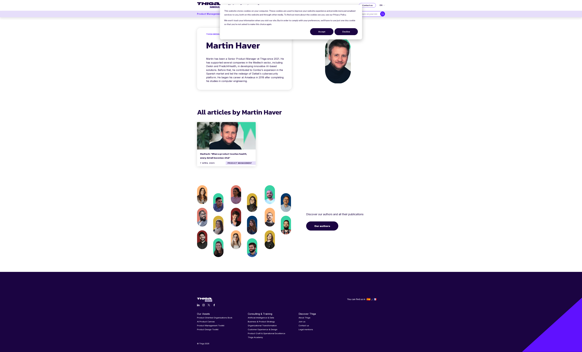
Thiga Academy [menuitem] (255, 337)
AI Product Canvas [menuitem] (206, 321)
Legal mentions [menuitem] (306, 329)
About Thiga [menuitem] (304, 317)
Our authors (322, 226)
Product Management (209, 14)
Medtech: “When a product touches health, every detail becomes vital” (223, 155)
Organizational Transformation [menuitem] (262, 325)
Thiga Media (212, 34)
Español (368, 299)
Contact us (367, 5)
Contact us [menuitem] (304, 325)
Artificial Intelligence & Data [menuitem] (261, 317)
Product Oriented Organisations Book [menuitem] (214, 317)
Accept (321, 31)
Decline (346, 31)
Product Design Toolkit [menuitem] (207, 329)
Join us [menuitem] (302, 321)
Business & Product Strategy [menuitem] (261, 321)
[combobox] (368, 14)
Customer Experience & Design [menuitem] (262, 329)
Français (375, 299)
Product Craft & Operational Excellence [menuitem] (266, 333)
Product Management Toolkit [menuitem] (210, 325)
